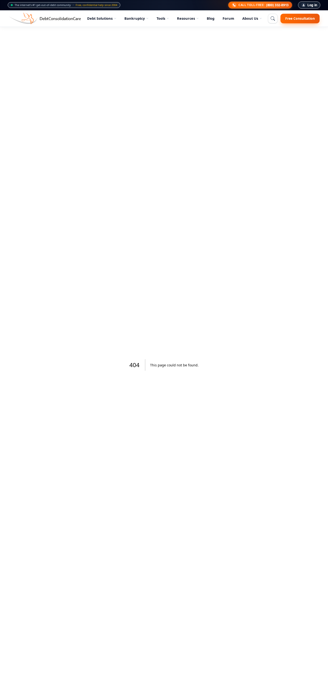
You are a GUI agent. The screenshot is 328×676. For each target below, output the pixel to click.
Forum (228, 18)
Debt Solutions (100, 18)
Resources (186, 18)
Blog (210, 18)
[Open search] (273, 18)
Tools (161, 18)
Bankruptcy (134, 18)
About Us (250, 18)
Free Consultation (300, 18)
